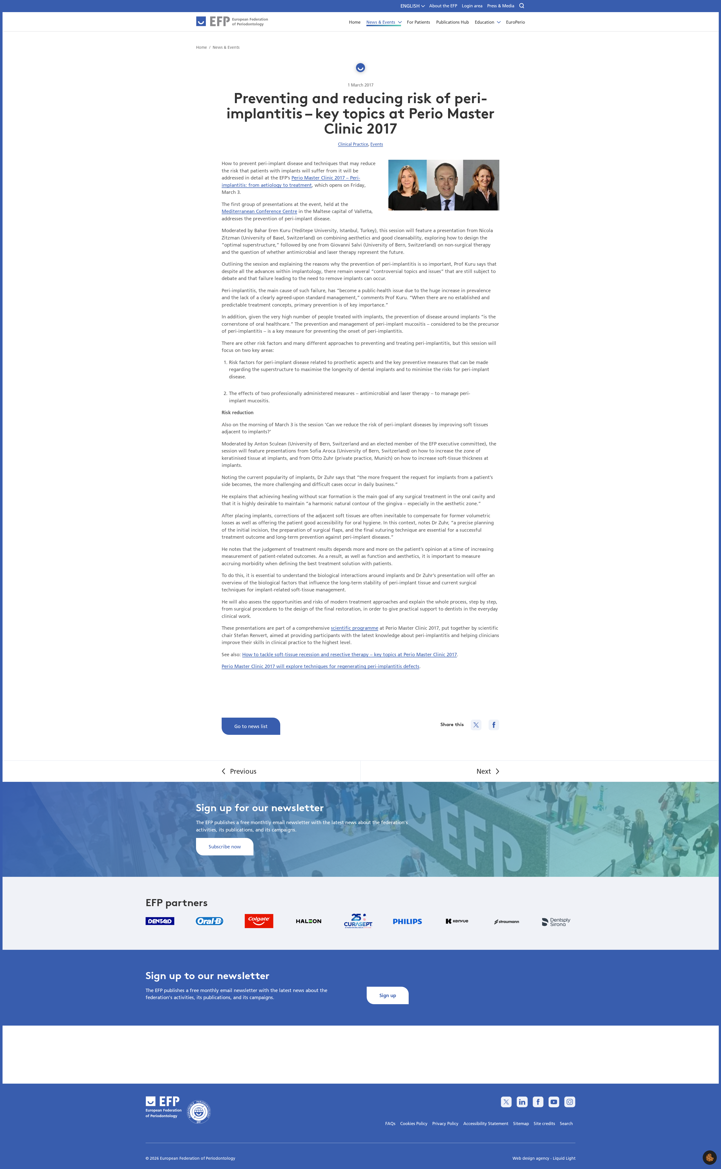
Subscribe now (225, 846)
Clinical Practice (353, 144)
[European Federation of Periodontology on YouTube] (553, 1101)
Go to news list (251, 726)
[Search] (522, 6)
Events (376, 144)
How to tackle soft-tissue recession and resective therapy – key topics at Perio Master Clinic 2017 (349, 654)
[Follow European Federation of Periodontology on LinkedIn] (522, 1101)
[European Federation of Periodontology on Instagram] (569, 1101)
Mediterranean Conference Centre (259, 211)
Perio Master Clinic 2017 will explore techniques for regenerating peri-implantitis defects (320, 666)
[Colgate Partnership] (259, 921)
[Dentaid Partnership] (160, 921)
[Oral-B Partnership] (209, 921)
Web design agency (531, 1158)
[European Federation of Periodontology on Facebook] (538, 1101)
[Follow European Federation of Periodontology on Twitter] (506, 1101)
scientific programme (354, 628)
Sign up (387, 995)
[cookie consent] (710, 1157)
